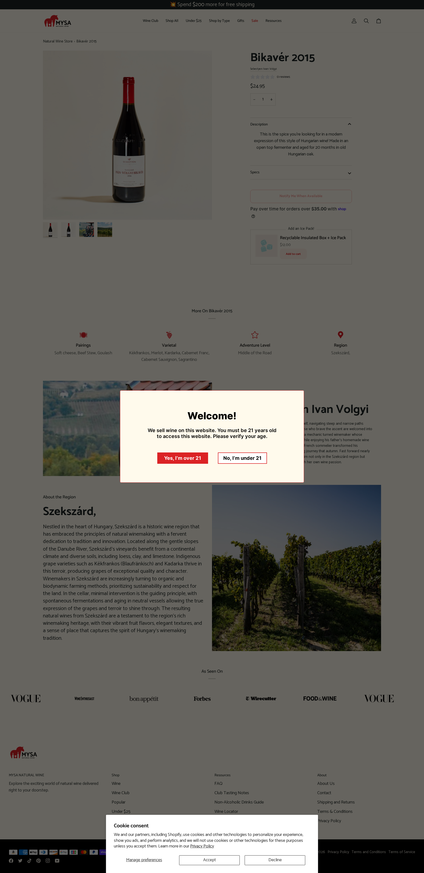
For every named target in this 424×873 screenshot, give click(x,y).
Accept (209, 860)
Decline (275, 860)
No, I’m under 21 (242, 458)
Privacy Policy (202, 846)
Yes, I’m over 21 (182, 458)
